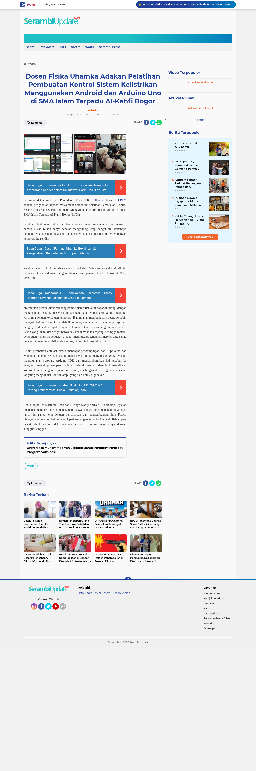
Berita (30, 47)
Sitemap (200, 120)
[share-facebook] (146, 122)
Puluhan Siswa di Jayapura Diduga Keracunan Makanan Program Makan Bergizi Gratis (189, 201)
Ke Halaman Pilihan (199, 108)
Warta (89, 47)
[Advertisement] (120, 707)
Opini (97, 593)
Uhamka (99, 200)
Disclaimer (210, 603)
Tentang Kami (212, 593)
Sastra (75, 47)
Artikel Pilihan (181, 98)
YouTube (58, 611)
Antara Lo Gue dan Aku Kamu (187, 145)
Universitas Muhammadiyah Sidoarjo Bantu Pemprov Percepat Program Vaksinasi (75, 450)
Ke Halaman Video (199, 82)
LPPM (122, 200)
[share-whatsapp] (159, 122)
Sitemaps (209, 628)
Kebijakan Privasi (214, 598)
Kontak (208, 623)
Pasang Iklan (211, 613)
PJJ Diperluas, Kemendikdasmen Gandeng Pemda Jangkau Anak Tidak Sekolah (188, 165)
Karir (62, 47)
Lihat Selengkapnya (199, 236)
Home (31, 4)
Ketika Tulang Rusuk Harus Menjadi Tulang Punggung (190, 219)
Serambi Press (109, 47)
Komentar (37, 122)
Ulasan (116, 593)
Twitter (50, 611)
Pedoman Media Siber (217, 618)
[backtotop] (128, 580)
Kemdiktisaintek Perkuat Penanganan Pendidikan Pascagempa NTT (189, 183)
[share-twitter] (153, 122)
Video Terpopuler (184, 72)
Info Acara (47, 47)
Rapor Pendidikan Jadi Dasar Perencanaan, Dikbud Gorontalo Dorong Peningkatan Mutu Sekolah (187, 4)
